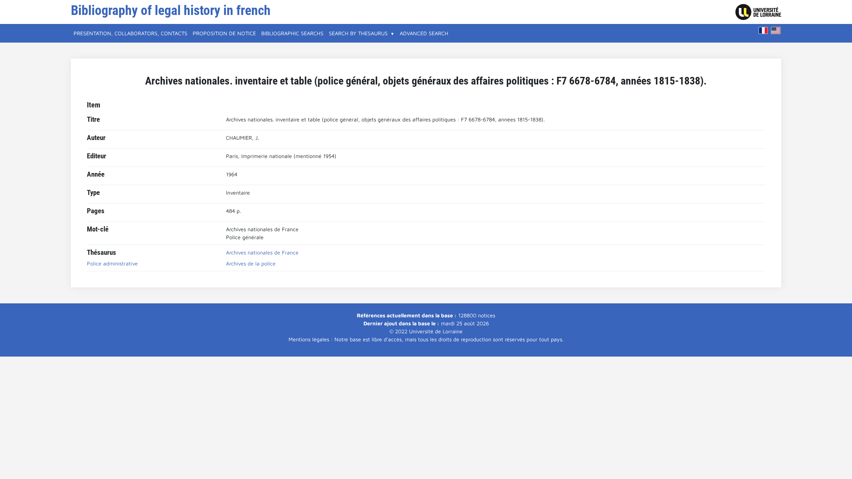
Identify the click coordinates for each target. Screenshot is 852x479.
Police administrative (112, 263)
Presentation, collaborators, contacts (130, 33)
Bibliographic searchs (292, 33)
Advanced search (424, 33)
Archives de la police (251, 263)
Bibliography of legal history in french (171, 10)
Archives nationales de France (262, 252)
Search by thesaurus (358, 33)
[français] (763, 30)
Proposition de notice (224, 33)
